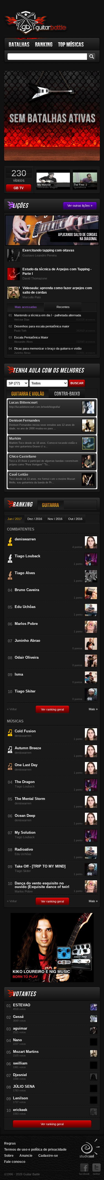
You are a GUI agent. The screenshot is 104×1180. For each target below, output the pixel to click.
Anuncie (25, 1156)
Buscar (76, 383)
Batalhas (19, 44)
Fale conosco (14, 1162)
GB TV (19, 188)
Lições (20, 206)
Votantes (24, 994)
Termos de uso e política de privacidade (35, 1149)
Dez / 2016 (34, 518)
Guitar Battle (36, 23)
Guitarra (50, 505)
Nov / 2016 (55, 518)
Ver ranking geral (52, 709)
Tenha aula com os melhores (48, 370)
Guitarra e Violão (27, 393)
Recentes (63, 307)
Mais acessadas (26, 307)
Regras (10, 1143)
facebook (84, 1174)
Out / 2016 (75, 518)
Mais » (93, 709)
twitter (96, 1174)
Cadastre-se (48, 1156)
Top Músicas (71, 44)
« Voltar (12, 709)
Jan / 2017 (14, 518)
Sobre (9, 1156)
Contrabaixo (67, 393)
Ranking (44, 44)
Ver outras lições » (79, 205)
